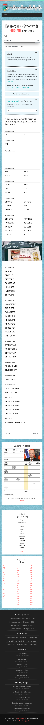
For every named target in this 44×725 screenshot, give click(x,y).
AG (18, 570)
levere (13, 87)
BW (4, 594)
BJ (31, 587)
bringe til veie (12, 405)
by (6, 135)
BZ (31, 594)
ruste (8, 189)
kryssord (10, 641)
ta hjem (27, 227)
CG (4, 600)
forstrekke (11, 349)
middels (21, 641)
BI (17, 587)
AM (4, 574)
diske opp (9, 308)
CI (31, 600)
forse (8, 185)
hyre (26, 172)
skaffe (27, 206)
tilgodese (10, 332)
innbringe (10, 316)
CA (4, 598)
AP (4, 576)
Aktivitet (22, 527)
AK (18, 572)
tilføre (8, 231)
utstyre (24, 87)
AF (4, 570)
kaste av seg (11, 379)
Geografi (22, 520)
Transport (22, 540)
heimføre (9, 287)
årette (27, 210)
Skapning (22, 545)
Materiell (22, 538)
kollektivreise (22, 653)
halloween (23, 637)
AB (31, 566)
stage (26, 189)
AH (31, 570)
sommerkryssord (22, 644)
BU (31, 592)
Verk (22, 531)
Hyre (8, 87)
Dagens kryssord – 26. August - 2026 (22, 622)
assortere (10, 304)
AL (31, 572)
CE (31, 598)
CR (18, 605)
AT (17, 579)
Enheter (22, 543)
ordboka (10, 82)
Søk (37, 40)
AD (18, 568)
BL (4, 589)
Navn (22, 524)
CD (18, 598)
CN (18, 602)
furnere (28, 219)
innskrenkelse (22, 665)
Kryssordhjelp (13, 101)
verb (26, 176)
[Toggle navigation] (5, 15)
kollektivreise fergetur (22, 692)
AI (3, 572)
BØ (31, 596)
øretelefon (22, 659)
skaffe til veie (12, 413)
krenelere (10, 320)
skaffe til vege (12, 409)
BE (4, 585)
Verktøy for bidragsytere (21, 94)
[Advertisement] (22, 157)
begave (8, 202)
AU (31, 579)
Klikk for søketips (12, 47)
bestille (9, 275)
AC (4, 568)
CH (18, 600)
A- (4, 566)
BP (31, 589)
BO (18, 589)
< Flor (8, 433)
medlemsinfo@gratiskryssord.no (26, 721)
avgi (7, 172)
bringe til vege (12, 401)
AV (4, 581)
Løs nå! (22, 500)
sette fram (10, 353)
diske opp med (12, 388)
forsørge (10, 283)
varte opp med (12, 392)
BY (18, 594)
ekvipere (9, 279)
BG (31, 585)
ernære (27, 202)
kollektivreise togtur (22, 697)
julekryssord (33, 637)
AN (18, 574)
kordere (9, 223)
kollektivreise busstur (22, 686)
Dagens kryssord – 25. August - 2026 (22, 625)
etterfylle (10, 345)
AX (18, 581)
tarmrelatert (22, 676)
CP (4, 605)
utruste (28, 231)
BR (4, 592)
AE (31, 568)
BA (18, 583)
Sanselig (22, 534)
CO (31, 602)
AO (31, 574)
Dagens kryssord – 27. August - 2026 (22, 619)
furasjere (10, 312)
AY (31, 581)
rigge (26, 185)
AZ (4, 583)
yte (28, 87)
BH (4, 587)
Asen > (35, 433)
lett (16, 641)
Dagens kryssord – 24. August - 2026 (22, 629)
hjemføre (10, 291)
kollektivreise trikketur (22, 703)
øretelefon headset (22, 709)
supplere (9, 295)
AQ (18, 576)
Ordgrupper (22, 536)
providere (10, 324)
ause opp (9, 271)
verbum (8, 210)
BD (31, 583)
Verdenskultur (22, 522)
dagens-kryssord (12, 637)
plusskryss (10, 644)
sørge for (10, 328)
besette (9, 219)
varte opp (10, 336)
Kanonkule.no (21, 718)
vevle (26, 193)
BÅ (4, 596)
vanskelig (33, 644)
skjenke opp (11, 370)
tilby (7, 193)
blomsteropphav (22, 670)
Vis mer (22, 551)
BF (18, 585)
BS (18, 592)
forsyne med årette (15, 423)
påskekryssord (31, 641)
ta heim (8, 227)
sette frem (10, 357)
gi (24, 135)
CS (31, 605)
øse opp (27, 235)
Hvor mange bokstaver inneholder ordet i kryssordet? (20, 105)
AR (31, 576)
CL (4, 602)
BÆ (18, 596)
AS (4, 579)
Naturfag (22, 547)
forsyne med (11, 366)
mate (7, 176)
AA (18, 566)
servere (18, 87)
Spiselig (22, 529)
